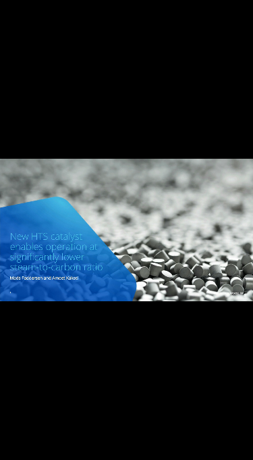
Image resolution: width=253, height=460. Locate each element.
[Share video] (239, 13)
